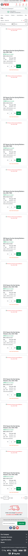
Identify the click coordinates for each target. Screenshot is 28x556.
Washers (13, 15)
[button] (15, 66)
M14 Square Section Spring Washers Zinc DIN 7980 (11, 380)
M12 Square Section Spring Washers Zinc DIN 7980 (11, 333)
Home (2, 15)
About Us (6, 0)
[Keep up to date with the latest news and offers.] (9, 523)
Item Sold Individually (14, 69)
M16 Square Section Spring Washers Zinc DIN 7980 (11, 426)
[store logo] (5, 4)
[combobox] (14, 8)
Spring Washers (20, 15)
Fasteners (7, 15)
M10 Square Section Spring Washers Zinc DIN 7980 (11, 286)
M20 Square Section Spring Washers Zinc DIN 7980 (11, 473)
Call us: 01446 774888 (14, 0)
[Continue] (26, 20)
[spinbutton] (11, 66)
